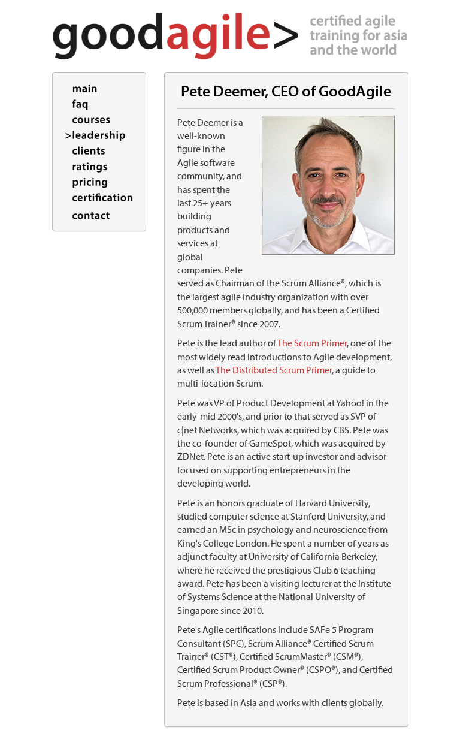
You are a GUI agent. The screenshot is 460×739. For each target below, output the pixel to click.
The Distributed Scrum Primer (274, 370)
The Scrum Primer (312, 343)
